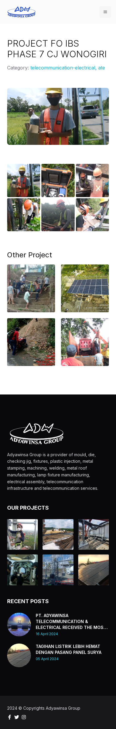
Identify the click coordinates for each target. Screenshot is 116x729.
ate (101, 68)
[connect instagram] (23, 717)
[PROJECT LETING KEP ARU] (85, 280)
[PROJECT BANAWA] (31, 334)
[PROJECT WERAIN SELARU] (58, 569)
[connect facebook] (9, 717)
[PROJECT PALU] (85, 337)
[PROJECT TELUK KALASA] (31, 280)
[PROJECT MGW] (93, 534)
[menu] (105, 12)
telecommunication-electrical (62, 68)
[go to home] (21, 12)
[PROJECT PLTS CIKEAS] (93, 569)
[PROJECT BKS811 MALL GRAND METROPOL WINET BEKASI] (22, 534)
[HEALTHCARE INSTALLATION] (22, 569)
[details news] (19, 624)
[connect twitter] (16, 717)
